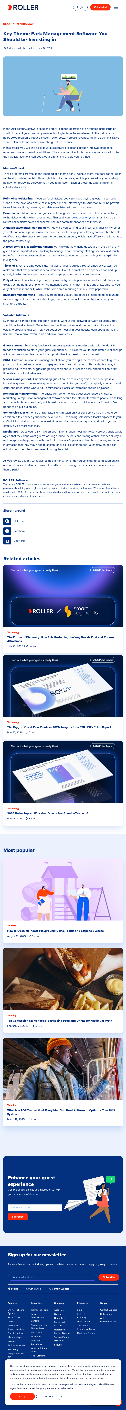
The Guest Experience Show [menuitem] (86, 1327)
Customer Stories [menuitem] (86, 1333)
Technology (25, 24)
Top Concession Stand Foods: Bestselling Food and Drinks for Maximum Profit (59, 1021)
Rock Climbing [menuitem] (38, 1355)
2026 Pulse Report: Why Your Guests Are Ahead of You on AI (48, 813)
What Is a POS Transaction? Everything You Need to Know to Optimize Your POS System (61, 1112)
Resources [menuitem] (82, 1303)
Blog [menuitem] (79, 1310)
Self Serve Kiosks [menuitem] (16, 1345)
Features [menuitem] (12, 1303)
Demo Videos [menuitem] (84, 1321)
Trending (11, 925)
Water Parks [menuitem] (37, 1332)
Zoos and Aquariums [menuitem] (36, 1342)
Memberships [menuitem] (15, 1337)
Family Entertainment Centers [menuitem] (38, 1317)
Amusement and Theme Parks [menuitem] (39, 1326)
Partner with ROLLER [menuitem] (60, 1323)
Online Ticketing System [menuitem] (16, 1311)
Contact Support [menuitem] (108, 1310)
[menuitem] (13, 1289)
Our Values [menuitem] (59, 1318)
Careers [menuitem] (58, 1314)
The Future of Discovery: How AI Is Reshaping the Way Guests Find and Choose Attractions (60, 639)
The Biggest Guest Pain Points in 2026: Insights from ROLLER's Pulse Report (59, 727)
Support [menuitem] (104, 1303)
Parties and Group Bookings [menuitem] (16, 1327)
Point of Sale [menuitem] (14, 1317)
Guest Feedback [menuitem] (16, 1333)
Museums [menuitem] (36, 1336)
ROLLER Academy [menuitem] (81, 1315)
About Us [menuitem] (59, 1310)
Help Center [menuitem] (106, 1314)
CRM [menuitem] (10, 1321)
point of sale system (84, 217)
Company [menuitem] (59, 1303)
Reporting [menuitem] (13, 1349)
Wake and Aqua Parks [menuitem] (39, 1350)
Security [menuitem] (58, 1345)
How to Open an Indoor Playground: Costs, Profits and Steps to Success (55, 931)
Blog (6, 24)
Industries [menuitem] (36, 1303)
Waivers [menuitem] (12, 1341)
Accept (22, 1396)
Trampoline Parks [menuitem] (39, 1310)
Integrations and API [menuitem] (16, 1355)
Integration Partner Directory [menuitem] (63, 1331)
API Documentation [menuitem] (108, 1319)
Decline (49, 1396)
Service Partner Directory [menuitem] (62, 1339)
